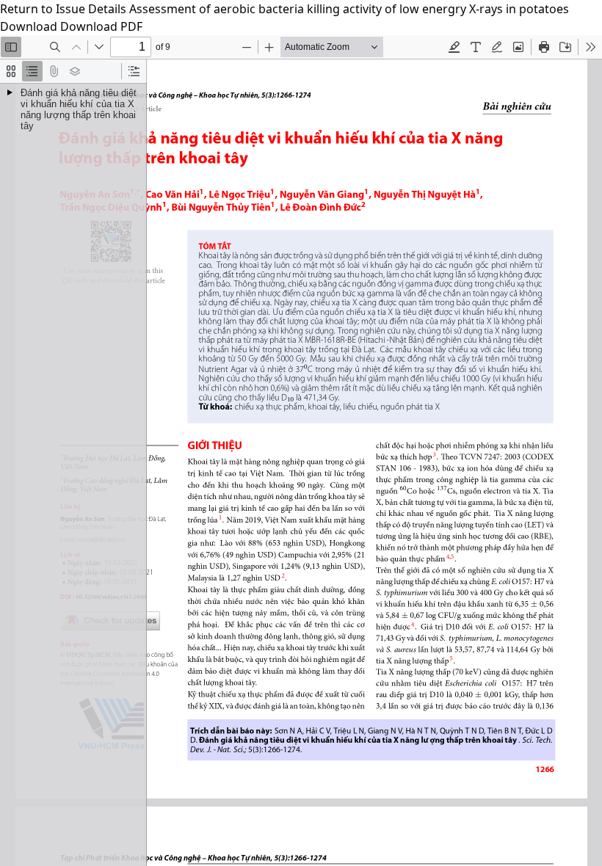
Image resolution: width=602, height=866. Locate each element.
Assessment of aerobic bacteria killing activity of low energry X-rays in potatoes (349, 9)
